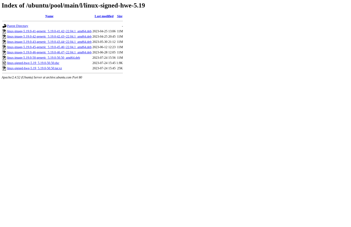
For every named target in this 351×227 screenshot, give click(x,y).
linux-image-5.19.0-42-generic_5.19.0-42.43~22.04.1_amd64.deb (49, 36)
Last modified (104, 16)
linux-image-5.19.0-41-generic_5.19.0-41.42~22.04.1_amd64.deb (49, 31)
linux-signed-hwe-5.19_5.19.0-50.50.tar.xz (34, 68)
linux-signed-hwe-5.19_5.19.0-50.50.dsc (33, 63)
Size (119, 16)
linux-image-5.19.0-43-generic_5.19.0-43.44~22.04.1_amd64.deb (49, 41)
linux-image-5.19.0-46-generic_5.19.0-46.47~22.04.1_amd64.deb (49, 52)
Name (49, 16)
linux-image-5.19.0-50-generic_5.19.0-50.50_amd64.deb (43, 57)
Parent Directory (17, 26)
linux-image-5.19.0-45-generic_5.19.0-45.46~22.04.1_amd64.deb (49, 47)
